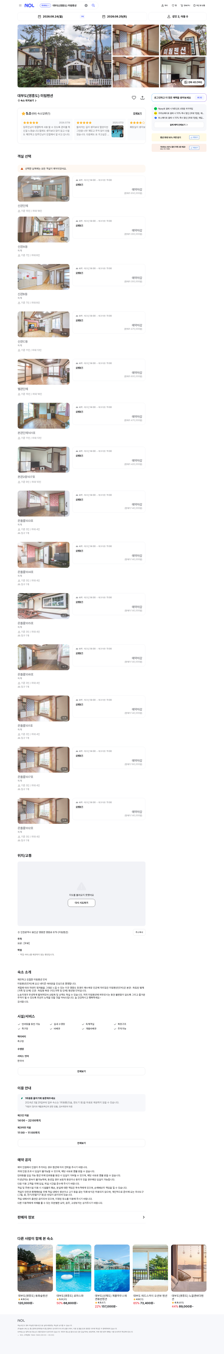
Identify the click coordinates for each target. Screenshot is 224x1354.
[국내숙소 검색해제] (49, 5)
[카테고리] (20, 5)
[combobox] (67, 5)
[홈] (29, 5)
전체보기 (137, 113)
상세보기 (79, 184)
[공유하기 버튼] (142, 97)
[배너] (179, 137)
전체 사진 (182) (195, 82)
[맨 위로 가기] (216, 1346)
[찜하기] (134, 97)
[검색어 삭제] (86, 5)
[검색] (93, 5)
